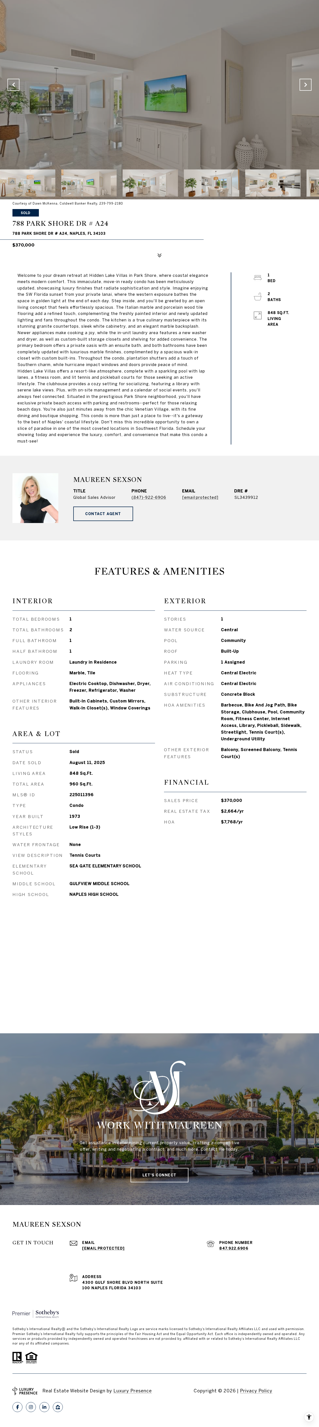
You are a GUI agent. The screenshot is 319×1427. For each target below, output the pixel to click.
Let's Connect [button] (159, 1175)
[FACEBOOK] (17, 1407)
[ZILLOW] (58, 1407)
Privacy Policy (256, 1390)
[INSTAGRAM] (31, 1407)
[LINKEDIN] (44, 1407)
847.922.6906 (233, 1248)
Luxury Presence (132, 1390)
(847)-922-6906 (149, 497)
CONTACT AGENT (103, 514)
